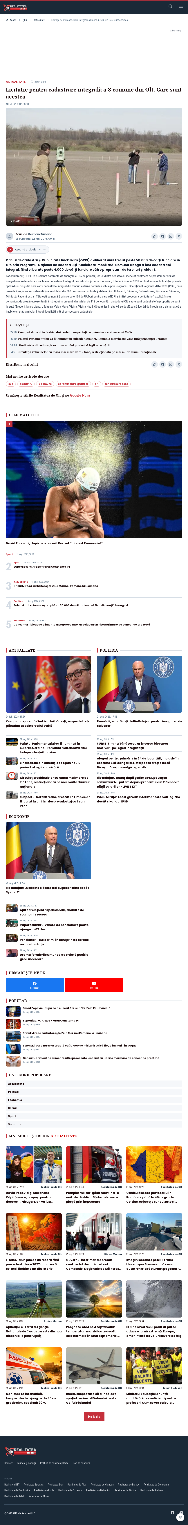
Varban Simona (40, 234)
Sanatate (19, 620)
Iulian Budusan (172, 1388)
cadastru (26, 384)
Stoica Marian (113, 1254)
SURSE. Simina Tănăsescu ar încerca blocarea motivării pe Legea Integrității (132, 745)
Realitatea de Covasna (70, 1490)
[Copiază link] (154, 236)
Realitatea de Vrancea (102, 1484)
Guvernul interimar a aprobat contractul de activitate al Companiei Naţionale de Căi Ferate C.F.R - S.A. (93, 1266)
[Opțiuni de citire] (180, 1517)
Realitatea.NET (11, 1484)
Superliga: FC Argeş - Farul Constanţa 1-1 (42, 567)
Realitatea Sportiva (34, 1484)
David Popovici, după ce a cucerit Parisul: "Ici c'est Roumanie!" (54, 543)
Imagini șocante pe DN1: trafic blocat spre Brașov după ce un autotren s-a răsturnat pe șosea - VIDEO (152, 1266)
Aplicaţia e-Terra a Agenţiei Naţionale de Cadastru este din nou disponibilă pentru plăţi (34, 1331)
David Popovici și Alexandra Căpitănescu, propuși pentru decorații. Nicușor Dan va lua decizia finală (28, 1199)
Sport (9, 554)
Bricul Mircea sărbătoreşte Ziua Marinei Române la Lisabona (56, 586)
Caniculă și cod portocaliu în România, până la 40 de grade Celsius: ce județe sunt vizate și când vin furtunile (150, 1199)
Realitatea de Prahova (151, 1490)
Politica (18, 601)
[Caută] (170, 7)
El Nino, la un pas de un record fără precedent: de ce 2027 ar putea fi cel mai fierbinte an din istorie (32, 1264)
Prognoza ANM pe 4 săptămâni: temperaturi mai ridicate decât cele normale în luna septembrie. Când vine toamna (91, 1333)
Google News (80, 395)
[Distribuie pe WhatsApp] (170, 236)
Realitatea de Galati (14, 1496)
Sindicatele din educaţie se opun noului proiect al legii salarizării (64, 345)
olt (97, 384)
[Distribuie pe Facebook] (162, 236)
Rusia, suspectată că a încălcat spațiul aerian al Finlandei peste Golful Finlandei (91, 1398)
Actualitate (39, 20)
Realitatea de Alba (77, 1484)
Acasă (13, 20)
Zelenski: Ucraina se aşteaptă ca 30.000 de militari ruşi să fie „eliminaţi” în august (71, 605)
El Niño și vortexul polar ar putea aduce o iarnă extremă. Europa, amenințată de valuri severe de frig (153, 1331)
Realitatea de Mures (39, 1496)
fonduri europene (116, 384)
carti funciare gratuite (73, 384)
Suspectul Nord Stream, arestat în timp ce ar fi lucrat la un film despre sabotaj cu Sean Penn (55, 801)
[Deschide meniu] (181, 7)
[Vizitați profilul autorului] (9, 236)
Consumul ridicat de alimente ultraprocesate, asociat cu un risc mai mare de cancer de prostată (82, 624)
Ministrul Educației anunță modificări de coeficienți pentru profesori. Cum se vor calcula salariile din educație (151, 1400)
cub (10, 384)
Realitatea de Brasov (128, 1484)
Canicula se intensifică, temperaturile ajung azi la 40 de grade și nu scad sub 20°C (31, 1398)
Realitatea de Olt (51, 1187)
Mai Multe (94, 1416)
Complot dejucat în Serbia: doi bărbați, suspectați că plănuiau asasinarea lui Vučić (75, 332)
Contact (8, 1463)
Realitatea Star (55, 1484)
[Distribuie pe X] (179, 236)
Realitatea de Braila (44, 1490)
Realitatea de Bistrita (125, 1490)
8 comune (45, 384)
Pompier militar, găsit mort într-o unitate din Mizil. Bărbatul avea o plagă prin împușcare (92, 1197)
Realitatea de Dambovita (17, 1490)
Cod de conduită (81, 1463)
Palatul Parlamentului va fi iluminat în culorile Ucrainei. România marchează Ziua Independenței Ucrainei (92, 339)
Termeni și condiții (26, 1463)
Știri (25, 20)
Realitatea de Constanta (156, 1484)
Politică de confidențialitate (54, 1463)
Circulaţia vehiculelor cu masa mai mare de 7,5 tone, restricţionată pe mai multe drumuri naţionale (87, 352)
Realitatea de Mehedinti (98, 1490)
